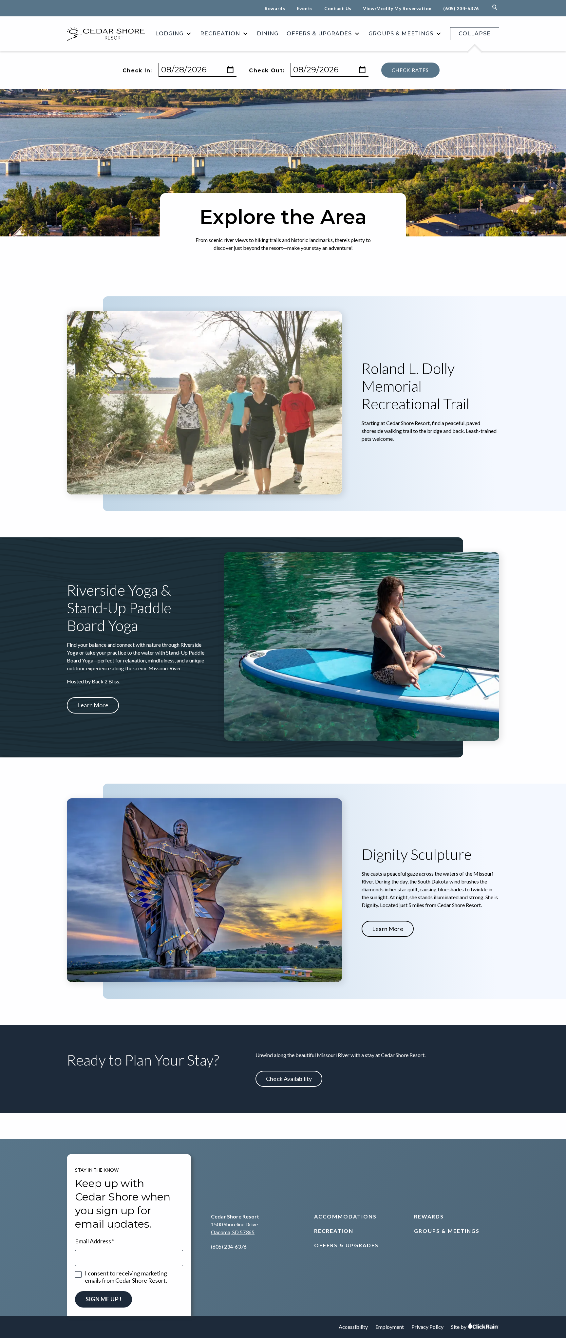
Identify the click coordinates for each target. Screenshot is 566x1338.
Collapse (475, 33)
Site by (459, 1327)
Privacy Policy (427, 1327)
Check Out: (266, 70)
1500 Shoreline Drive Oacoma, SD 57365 (234, 1228)
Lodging (169, 33)
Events (305, 8)
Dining (268, 33)
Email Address (93, 1241)
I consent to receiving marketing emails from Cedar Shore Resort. (126, 1277)
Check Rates (410, 70)
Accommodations (345, 1216)
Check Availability (289, 1078)
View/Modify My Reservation (397, 8)
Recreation (220, 33)
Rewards (275, 8)
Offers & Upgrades (319, 33)
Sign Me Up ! (103, 1299)
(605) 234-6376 (461, 8)
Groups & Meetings (400, 33)
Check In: (137, 70)
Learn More (92, 705)
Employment (389, 1327)
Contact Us (337, 8)
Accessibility (353, 1327)
